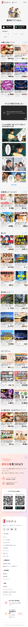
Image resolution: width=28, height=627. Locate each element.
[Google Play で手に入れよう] (20, 507)
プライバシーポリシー (8, 589)
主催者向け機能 (7, 563)
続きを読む (14, 185)
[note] (15, 529)
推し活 (22, 34)
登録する (20, 613)
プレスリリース (6, 579)
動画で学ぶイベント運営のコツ (10, 566)
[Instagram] (8, 529)
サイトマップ (6, 550)
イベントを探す (6, 540)
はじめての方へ (6, 542)
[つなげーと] (9, 521)
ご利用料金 (5, 548)
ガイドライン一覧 (7, 594)
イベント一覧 (6, 34)
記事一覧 (5, 553)
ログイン (5, 537)
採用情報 (5, 576)
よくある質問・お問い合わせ (9, 545)
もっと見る (24, 42)
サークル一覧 (15, 34)
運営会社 (5, 573)
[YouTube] (11, 529)
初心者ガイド (6, 37)
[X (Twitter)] (4, 529)
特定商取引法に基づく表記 (9, 592)
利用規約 (5, 586)
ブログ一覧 (5, 556)
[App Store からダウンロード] (8, 507)
